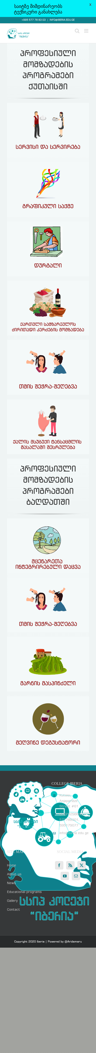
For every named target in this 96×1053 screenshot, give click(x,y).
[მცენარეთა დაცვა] (48, 520)
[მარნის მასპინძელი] (48, 638)
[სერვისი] (48, 104)
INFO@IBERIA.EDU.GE (62, 20)
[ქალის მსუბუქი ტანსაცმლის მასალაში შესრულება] (48, 401)
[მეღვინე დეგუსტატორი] (48, 698)
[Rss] (70, 865)
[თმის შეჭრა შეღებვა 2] (48, 342)
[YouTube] (65, 876)
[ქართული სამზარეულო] (48, 282)
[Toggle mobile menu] (86, 30)
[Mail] (76, 876)
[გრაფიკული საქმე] (48, 164)
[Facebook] (59, 865)
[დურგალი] (48, 223)
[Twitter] (81, 865)
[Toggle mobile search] (77, 30)
